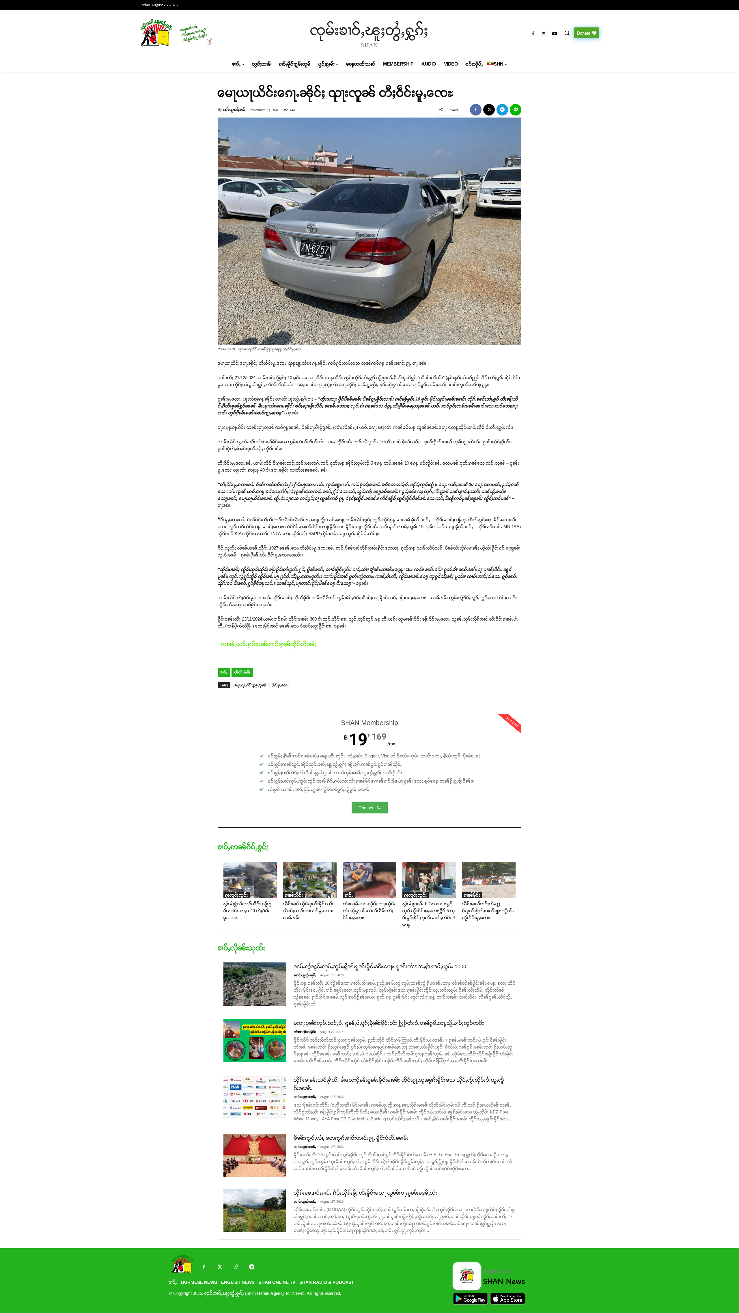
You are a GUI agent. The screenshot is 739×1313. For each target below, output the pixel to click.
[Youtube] (555, 34)
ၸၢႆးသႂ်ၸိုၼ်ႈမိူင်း (305, 1031)
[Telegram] (502, 110)
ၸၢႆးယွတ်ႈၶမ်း (234, 109)
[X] (544, 34)
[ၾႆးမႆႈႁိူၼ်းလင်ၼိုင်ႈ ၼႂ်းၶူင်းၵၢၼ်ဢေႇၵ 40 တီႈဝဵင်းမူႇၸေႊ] (250, 880)
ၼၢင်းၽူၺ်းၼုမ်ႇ (305, 975)
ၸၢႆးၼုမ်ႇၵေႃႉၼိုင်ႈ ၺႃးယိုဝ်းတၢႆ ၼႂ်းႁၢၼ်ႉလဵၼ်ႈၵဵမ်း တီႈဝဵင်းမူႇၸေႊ (369, 910)
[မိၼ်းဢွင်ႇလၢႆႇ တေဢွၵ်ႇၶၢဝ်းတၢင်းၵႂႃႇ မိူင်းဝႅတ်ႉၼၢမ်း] (254, 1155)
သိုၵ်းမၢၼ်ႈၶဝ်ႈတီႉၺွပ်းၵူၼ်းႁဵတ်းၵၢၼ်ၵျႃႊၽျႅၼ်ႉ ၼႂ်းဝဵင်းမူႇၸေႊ (488, 910)
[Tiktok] (235, 1267)
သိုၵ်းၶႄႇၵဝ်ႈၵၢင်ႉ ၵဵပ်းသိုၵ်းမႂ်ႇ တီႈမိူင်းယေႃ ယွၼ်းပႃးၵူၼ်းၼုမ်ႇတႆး (365, 1193)
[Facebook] (533, 34)
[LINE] (515, 110)
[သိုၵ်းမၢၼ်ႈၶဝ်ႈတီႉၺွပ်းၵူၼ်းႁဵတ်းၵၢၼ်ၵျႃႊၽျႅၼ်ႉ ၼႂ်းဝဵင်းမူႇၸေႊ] (489, 880)
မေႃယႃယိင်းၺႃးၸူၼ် (250, 685)
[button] (567, 33)
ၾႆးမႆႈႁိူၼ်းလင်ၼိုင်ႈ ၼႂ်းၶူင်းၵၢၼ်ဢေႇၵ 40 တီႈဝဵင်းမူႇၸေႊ (247, 910)
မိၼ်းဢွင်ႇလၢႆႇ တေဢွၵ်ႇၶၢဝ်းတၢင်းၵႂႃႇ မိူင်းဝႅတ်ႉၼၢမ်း (351, 1138)
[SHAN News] (195, 32)
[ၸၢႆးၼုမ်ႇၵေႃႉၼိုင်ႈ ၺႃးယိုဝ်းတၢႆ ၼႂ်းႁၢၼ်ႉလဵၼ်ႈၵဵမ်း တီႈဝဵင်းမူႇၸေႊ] (369, 880)
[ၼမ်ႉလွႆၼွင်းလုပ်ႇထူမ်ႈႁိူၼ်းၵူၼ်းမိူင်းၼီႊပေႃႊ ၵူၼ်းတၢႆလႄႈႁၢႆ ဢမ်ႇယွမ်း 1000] (254, 984)
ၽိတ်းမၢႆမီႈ (242, 672)
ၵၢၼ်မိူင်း (472, 895)
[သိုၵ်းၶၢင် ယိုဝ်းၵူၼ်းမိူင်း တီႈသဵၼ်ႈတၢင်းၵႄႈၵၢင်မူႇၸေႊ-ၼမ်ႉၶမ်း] (310, 880)
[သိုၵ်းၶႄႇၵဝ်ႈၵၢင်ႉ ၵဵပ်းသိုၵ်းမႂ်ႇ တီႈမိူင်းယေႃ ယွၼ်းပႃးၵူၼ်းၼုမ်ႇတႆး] (254, 1210)
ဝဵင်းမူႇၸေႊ (280, 685)
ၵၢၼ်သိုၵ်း (294, 895)
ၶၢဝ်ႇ (224, 672)
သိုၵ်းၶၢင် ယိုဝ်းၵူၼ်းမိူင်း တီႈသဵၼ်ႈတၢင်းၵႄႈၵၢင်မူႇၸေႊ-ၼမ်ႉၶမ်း (309, 910)
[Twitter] (219, 1267)
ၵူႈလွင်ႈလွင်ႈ (236, 895)
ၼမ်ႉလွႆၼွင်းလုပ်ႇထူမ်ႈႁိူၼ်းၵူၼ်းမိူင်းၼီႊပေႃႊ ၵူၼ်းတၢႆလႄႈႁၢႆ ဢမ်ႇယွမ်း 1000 (380, 966)
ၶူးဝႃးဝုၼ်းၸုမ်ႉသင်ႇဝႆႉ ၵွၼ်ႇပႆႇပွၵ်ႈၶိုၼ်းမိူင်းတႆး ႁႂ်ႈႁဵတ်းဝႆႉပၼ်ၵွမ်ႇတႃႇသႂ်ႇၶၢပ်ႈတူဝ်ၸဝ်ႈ (389, 1023)
